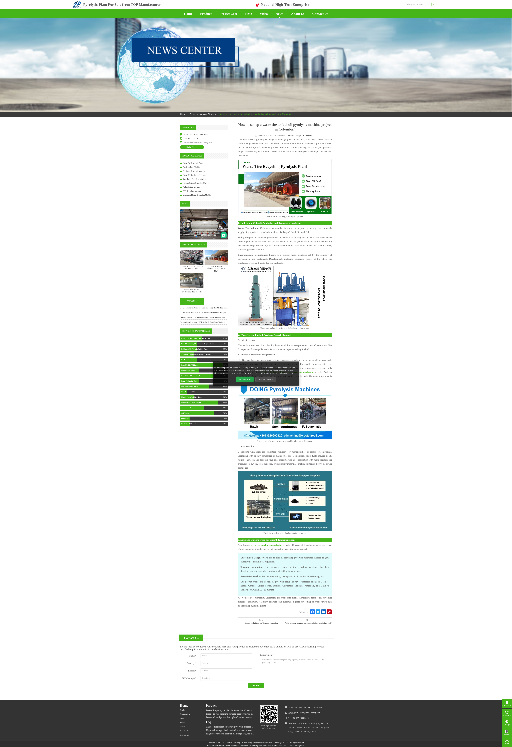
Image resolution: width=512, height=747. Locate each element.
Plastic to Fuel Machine (191, 167)
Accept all (244, 379)
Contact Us (320, 13)
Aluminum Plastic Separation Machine (197, 195)
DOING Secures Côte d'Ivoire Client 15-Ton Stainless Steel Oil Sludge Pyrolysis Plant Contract (216, 317)
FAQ (248, 13)
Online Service (192, 147)
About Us (298, 13)
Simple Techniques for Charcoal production (261, 623)
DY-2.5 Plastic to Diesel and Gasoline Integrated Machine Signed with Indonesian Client (213, 308)
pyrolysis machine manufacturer (268, 545)
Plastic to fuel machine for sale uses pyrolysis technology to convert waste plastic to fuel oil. (251, 713)
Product (206, 13)
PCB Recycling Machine (192, 191)
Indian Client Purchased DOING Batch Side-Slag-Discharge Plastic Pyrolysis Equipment (213, 322)
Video (264, 13)
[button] (225, 224)
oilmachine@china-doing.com (200, 143)
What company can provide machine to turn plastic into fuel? (308, 623)
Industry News (206, 114)
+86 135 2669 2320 (200, 135)
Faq (208, 722)
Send (256, 685)
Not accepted (266, 379)
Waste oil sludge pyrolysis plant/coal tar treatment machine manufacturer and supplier (247, 717)
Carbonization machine (191, 187)
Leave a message (294, 135)
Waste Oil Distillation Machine (194, 175)
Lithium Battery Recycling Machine (196, 183)
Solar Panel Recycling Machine (194, 179)
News (279, 13)
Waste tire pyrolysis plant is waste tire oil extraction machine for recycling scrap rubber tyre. (251, 710)
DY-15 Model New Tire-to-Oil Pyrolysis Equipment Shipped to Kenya (206, 313)
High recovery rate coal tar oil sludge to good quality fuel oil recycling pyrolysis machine (249, 733)
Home (188, 13)
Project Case (228, 13)
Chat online (307, 135)
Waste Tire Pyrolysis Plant (193, 163)
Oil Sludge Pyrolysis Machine (194, 171)
